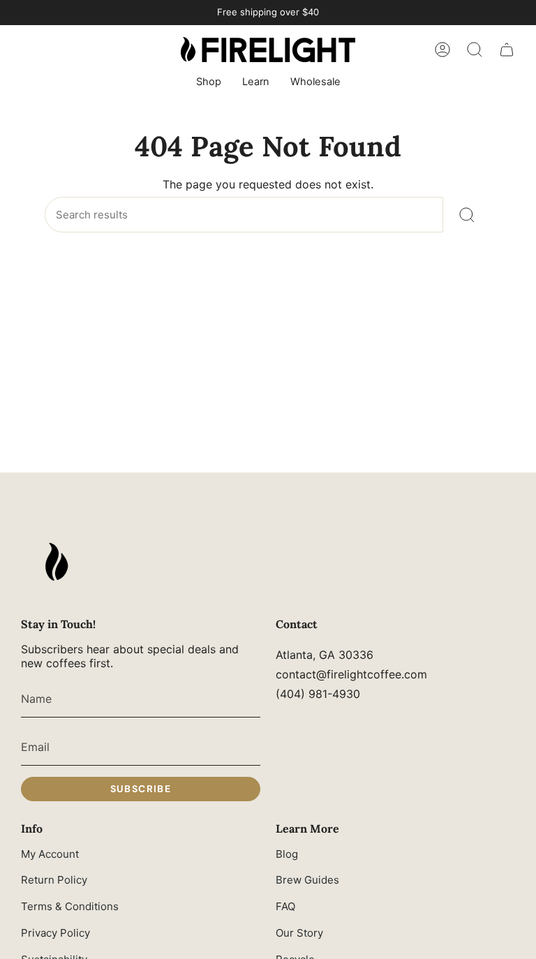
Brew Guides (307, 879)
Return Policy (54, 879)
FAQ (285, 906)
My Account (50, 854)
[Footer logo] (56, 562)
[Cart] (507, 49)
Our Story (299, 932)
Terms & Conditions (70, 906)
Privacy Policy (55, 932)
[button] (209, 83)
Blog (287, 854)
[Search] (467, 214)
